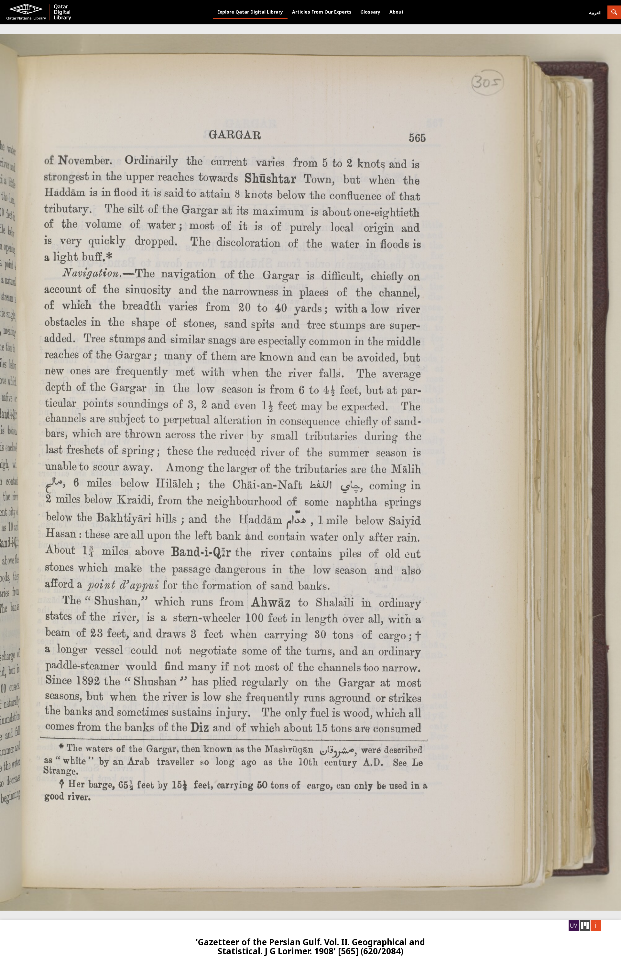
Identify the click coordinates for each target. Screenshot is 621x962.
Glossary (370, 12)
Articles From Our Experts (322, 12)
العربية (595, 12)
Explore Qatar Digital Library (250, 12)
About (396, 12)
